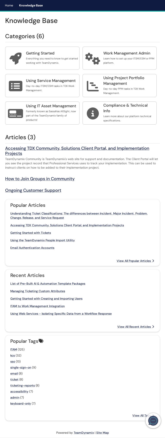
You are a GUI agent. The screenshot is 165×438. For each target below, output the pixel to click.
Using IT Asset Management (51, 106)
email (14, 373)
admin (14, 397)
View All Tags (142, 415)
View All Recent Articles (134, 327)
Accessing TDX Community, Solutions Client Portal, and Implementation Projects (77, 150)
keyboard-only (20, 403)
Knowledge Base (31, 5)
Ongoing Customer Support (33, 190)
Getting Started (40, 53)
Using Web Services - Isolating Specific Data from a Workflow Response (61, 314)
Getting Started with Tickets (30, 233)
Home (9, 5)
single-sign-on (20, 367)
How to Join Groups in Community (40, 178)
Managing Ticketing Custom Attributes (37, 291)
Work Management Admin (126, 53)
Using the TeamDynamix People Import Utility (42, 240)
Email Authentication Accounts (32, 248)
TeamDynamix (84, 433)
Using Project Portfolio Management (123, 80)
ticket (14, 379)
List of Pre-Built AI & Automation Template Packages (47, 283)
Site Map (102, 433)
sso (12, 361)
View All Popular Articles (134, 261)
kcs (12, 355)
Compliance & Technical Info (125, 108)
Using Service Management (51, 80)
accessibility (19, 391)
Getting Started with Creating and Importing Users (46, 299)
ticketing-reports (22, 385)
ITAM (13, 349)
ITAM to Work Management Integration (37, 306)
